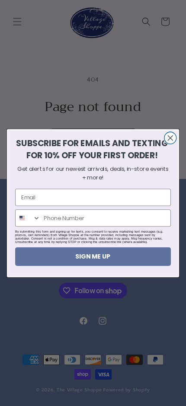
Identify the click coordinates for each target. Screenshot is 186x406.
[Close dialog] (170, 138)
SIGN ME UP (93, 256)
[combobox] (28, 218)
